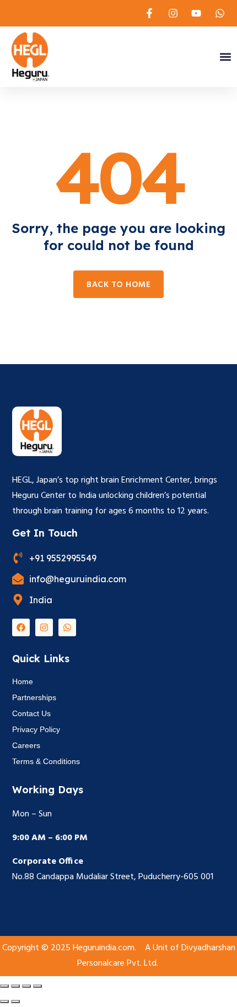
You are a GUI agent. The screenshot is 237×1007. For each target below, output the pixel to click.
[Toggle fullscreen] (15, 986)
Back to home (118, 284)
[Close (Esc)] (37, 986)
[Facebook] (21, 627)
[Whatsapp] (67, 627)
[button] (225, 57)
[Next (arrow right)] (15, 1001)
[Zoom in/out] (4, 986)
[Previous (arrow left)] (4, 1001)
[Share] (26, 986)
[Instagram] (44, 627)
